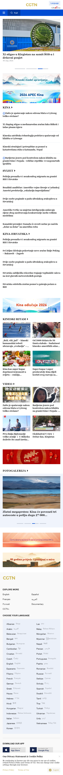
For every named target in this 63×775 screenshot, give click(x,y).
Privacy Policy (8, 770)
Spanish (43, 688)
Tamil (41, 698)
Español (35, 594)
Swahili (44, 693)
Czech (12, 658)
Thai (40, 703)
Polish (42, 653)
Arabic (12, 628)
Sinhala (42, 683)
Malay (45, 628)
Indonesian (19, 713)
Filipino (14, 673)
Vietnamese (46, 723)
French (13, 678)
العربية (34, 599)
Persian (43, 648)
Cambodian (13, 648)
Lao (40, 623)
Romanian (44, 668)
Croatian (14, 653)
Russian (44, 673)
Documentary (38, 604)
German (14, 683)
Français (6, 599)
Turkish (43, 708)
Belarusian (16, 633)
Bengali (12, 638)
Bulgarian (16, 643)
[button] (20, 523)
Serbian (43, 678)
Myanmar (46, 638)
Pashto (42, 663)
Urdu (40, 718)
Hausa (12, 693)
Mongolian (45, 633)
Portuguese (46, 658)
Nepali (41, 643)
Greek (13, 688)
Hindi (11, 703)
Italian (13, 718)
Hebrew (13, 698)
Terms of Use (23, 770)
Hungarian (15, 708)
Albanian (13, 623)
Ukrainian (45, 713)
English (6, 594)
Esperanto (16, 668)
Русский (6, 604)
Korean (13, 728)
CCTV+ (6, 609)
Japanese (14, 723)
